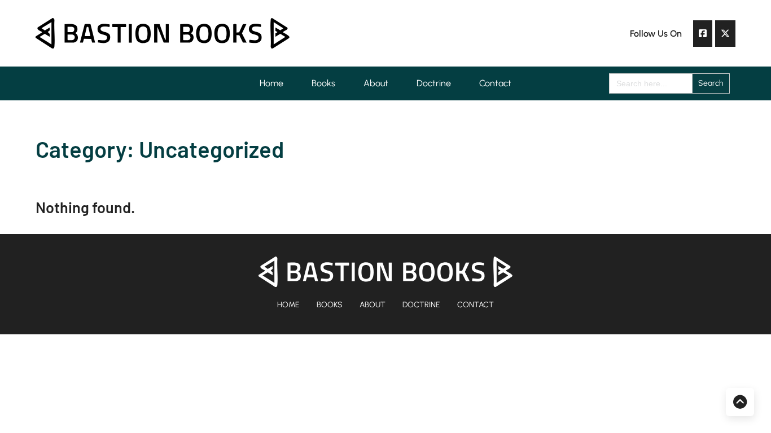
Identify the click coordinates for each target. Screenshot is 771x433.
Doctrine (434, 83)
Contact (495, 83)
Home (271, 83)
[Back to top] (740, 402)
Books (323, 83)
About (375, 83)
